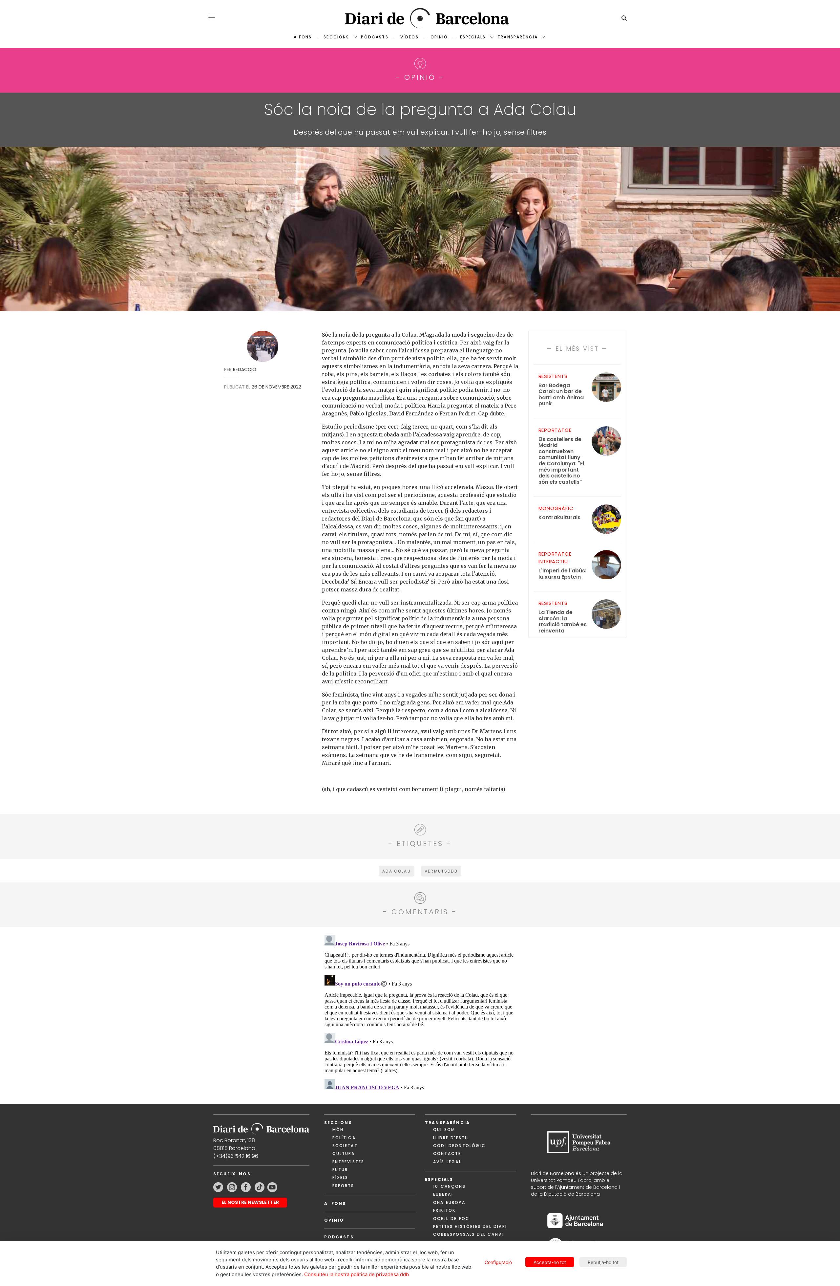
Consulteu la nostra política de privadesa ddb (356, 1274)
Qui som (444, 1129)
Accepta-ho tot (550, 1262)
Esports (343, 1185)
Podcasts (339, 1237)
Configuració (498, 1262)
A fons (303, 37)
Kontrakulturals (559, 518)
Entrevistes (348, 1161)
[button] (211, 17)
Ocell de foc (451, 1218)
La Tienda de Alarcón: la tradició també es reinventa (562, 622)
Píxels (340, 1177)
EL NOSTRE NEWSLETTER (250, 1202)
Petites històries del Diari (470, 1226)
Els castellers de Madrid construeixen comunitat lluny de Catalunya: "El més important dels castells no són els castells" (561, 460)
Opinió (439, 37)
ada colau (396, 871)
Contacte (447, 1153)
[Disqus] (420, 1014)
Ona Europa (449, 1202)
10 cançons (449, 1186)
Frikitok (444, 1210)
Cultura (343, 1153)
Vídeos (409, 37)
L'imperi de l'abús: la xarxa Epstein (562, 574)
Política (344, 1138)
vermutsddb (441, 871)
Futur (340, 1169)
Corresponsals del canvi (468, 1234)
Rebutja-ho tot (603, 1262)
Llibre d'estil (451, 1138)
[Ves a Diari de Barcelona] (420, 18)
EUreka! (443, 1194)
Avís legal (447, 1161)
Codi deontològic (459, 1145)
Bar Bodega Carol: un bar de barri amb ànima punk (561, 395)
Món (338, 1129)
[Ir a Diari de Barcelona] (261, 1127)
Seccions (336, 37)
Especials (473, 37)
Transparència (517, 37)
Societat (345, 1145)
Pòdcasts (374, 37)
